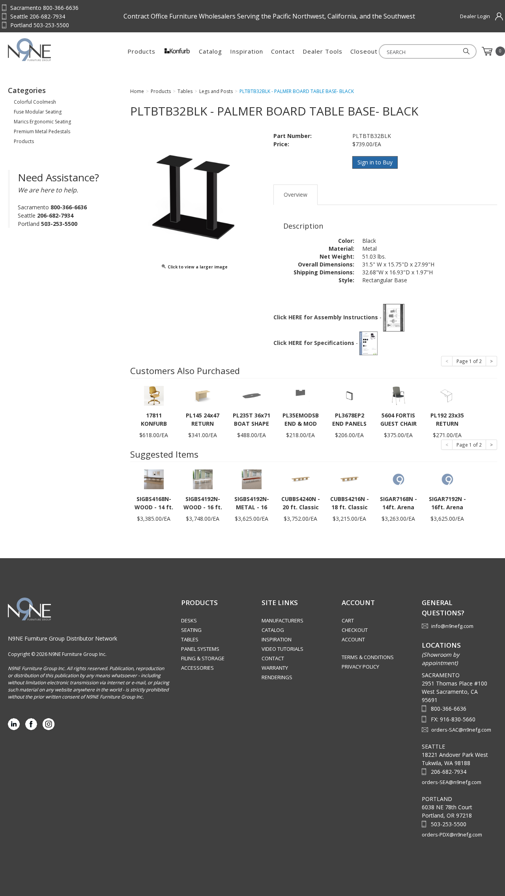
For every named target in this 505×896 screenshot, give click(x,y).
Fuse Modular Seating (38, 111)
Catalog (210, 51)
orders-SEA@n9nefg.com (451, 782)
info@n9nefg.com (452, 626)
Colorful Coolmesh (35, 102)
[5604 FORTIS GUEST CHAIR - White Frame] (398, 395)
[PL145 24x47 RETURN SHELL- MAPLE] (202, 395)
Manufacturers (282, 620)
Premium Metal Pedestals (42, 131)
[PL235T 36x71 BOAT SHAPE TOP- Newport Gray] (251, 395)
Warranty (275, 667)
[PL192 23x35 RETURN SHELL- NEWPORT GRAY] (447, 395)
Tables (189, 639)
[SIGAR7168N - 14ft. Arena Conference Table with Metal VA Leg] (398, 478)
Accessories (197, 667)
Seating (191, 629)
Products (141, 51)
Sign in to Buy (375, 162)
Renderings (277, 677)
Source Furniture (47, 49)
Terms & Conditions (368, 657)
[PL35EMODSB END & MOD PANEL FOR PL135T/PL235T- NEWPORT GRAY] (300, 395)
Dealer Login (475, 16)
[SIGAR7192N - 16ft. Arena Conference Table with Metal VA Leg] (447, 478)
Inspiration (246, 51)
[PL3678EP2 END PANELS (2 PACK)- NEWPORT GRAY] (349, 395)
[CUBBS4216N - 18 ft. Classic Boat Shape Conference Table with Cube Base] (349, 478)
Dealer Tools (322, 51)
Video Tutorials (282, 648)
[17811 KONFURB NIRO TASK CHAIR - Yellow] (153, 395)
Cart (348, 620)
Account (353, 639)
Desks (189, 620)
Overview (295, 194)
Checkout (355, 629)
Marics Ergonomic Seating (42, 121)
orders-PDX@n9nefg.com (452, 834)
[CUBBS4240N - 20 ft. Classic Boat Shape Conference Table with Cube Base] (300, 478)
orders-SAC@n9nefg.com (461, 729)
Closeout (364, 51)
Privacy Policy (360, 666)
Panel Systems (200, 648)
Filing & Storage (202, 658)
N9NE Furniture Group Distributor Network (62, 638)
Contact (283, 51)
